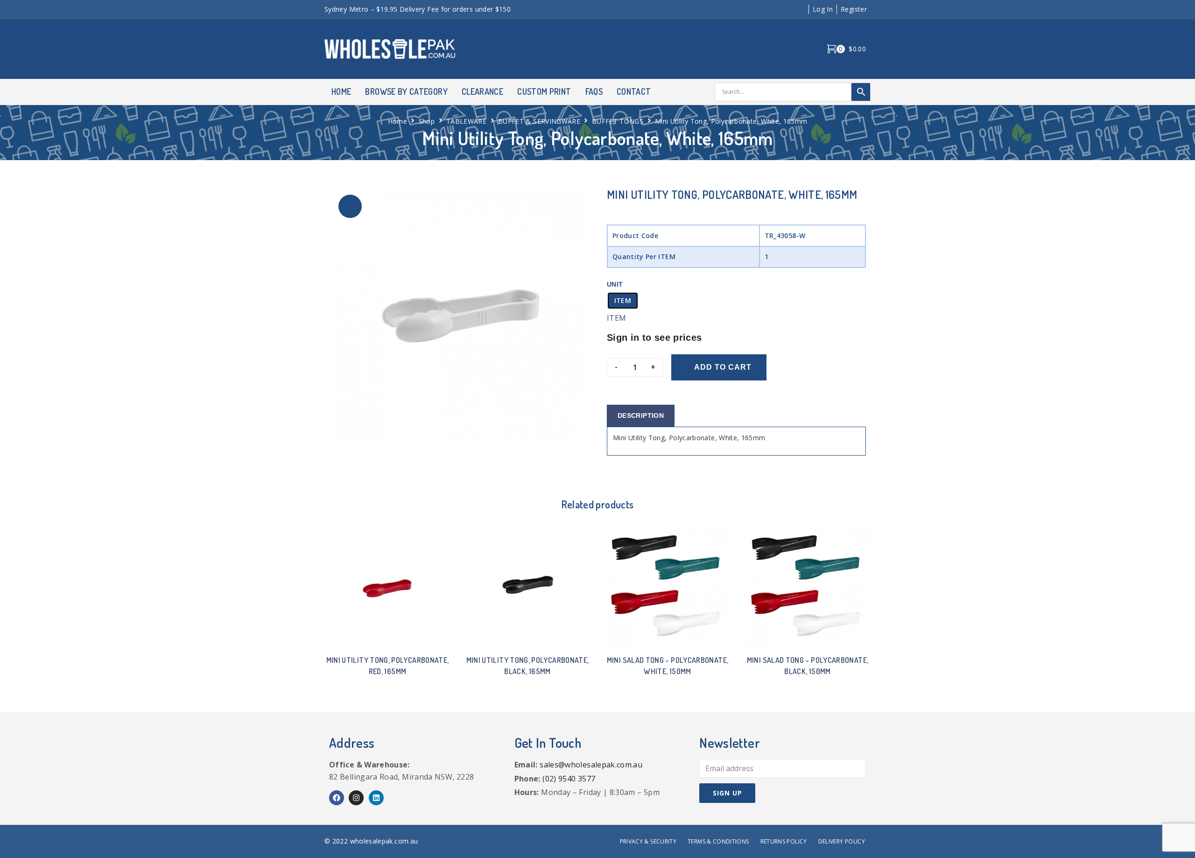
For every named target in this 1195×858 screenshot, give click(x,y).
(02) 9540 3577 (568, 779)
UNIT (615, 284)
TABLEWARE (466, 121)
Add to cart (723, 367)
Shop (427, 121)
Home (397, 121)
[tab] (641, 416)
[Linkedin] (376, 797)
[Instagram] (356, 797)
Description (641, 415)
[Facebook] (336, 797)
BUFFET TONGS (617, 121)
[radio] (623, 301)
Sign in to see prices (654, 337)
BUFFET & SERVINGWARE (539, 121)
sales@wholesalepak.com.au (591, 765)
